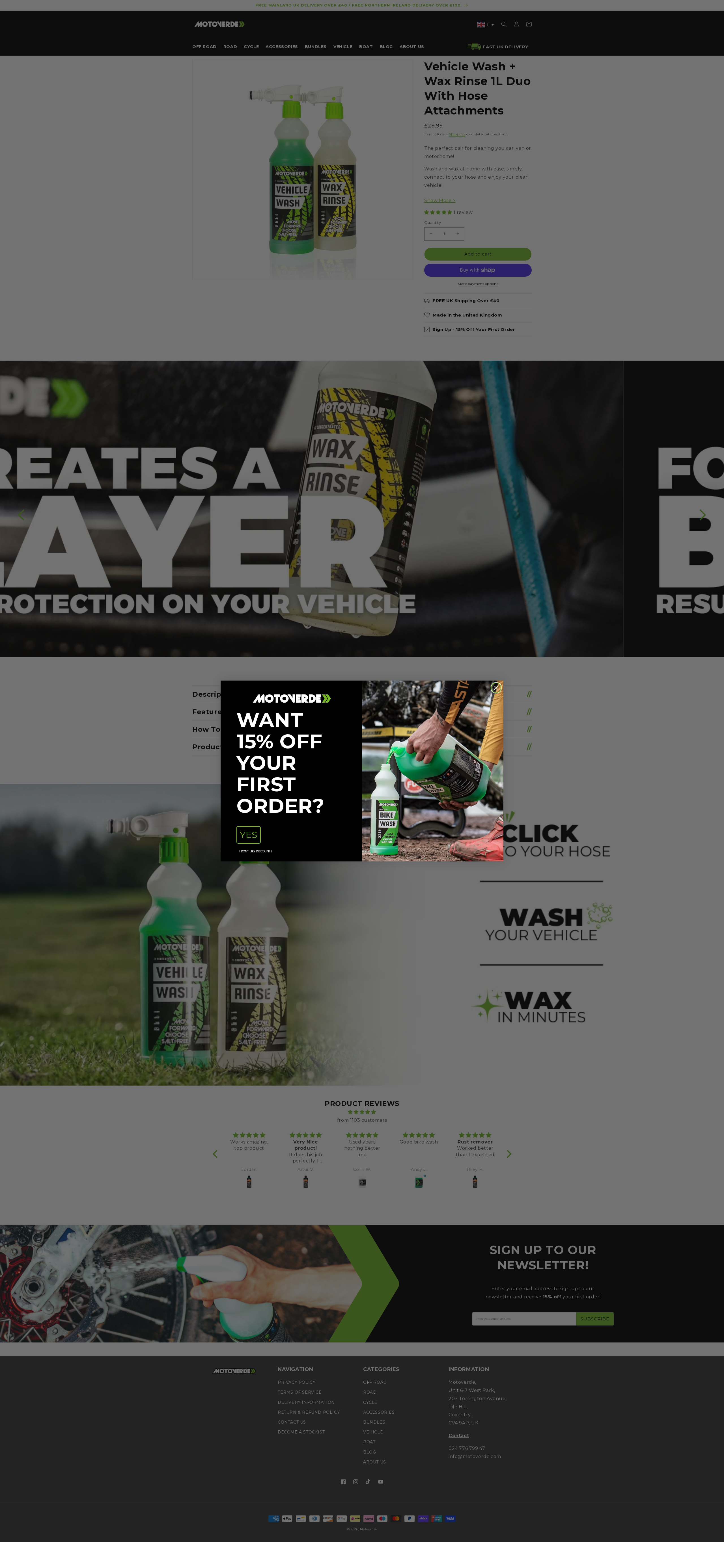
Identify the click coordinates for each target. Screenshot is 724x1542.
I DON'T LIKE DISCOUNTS (255, 851)
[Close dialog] (496, 688)
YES (248, 834)
